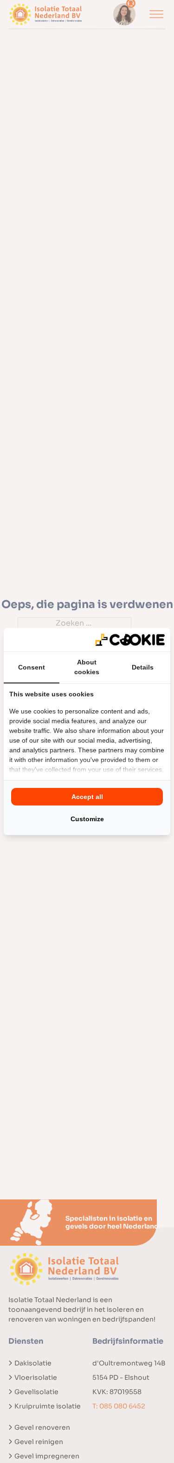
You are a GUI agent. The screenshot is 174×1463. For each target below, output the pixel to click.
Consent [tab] (31, 667)
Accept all (87, 796)
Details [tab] (143, 667)
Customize (87, 819)
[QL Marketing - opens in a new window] (130, 639)
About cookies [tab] (86, 667)
